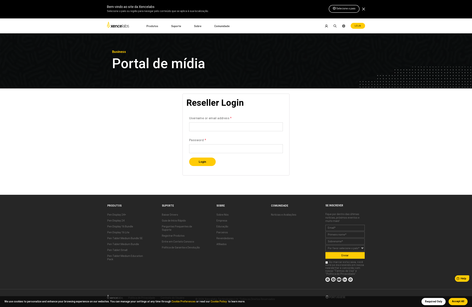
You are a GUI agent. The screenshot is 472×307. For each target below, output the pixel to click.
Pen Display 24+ (116, 214)
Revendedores (225, 238)
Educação (222, 226)
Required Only (433, 301)
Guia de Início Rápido (174, 220)
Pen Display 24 (115, 220)
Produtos (152, 26)
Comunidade (222, 26)
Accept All (458, 301)
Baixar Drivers (170, 214)
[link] (118, 26)
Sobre (197, 26)
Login (202, 161)
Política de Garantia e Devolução (181, 247)
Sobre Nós (222, 214)
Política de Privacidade (341, 273)
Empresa (221, 220)
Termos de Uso (344, 270)
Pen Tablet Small (117, 250)
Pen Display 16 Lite (118, 232)
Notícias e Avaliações (283, 214)
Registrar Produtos (173, 235)
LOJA (358, 26)
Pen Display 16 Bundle (120, 226)
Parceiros (222, 232)
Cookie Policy (219, 301)
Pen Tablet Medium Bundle (123, 244)
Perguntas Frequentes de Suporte (177, 228)
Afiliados (221, 244)
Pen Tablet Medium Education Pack (125, 257)
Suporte (176, 26)
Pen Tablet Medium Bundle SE (125, 238)
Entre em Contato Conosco (178, 241)
